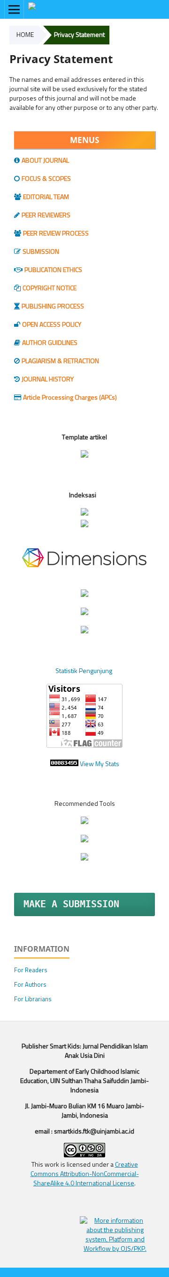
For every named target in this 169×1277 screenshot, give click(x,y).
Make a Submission (71, 904)
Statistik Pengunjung (84, 671)
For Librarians (33, 1000)
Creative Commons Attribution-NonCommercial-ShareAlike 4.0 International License (85, 1174)
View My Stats (99, 764)
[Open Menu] (14, 9)
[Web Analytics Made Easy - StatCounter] (64, 764)
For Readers (30, 971)
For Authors (30, 985)
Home (25, 35)
